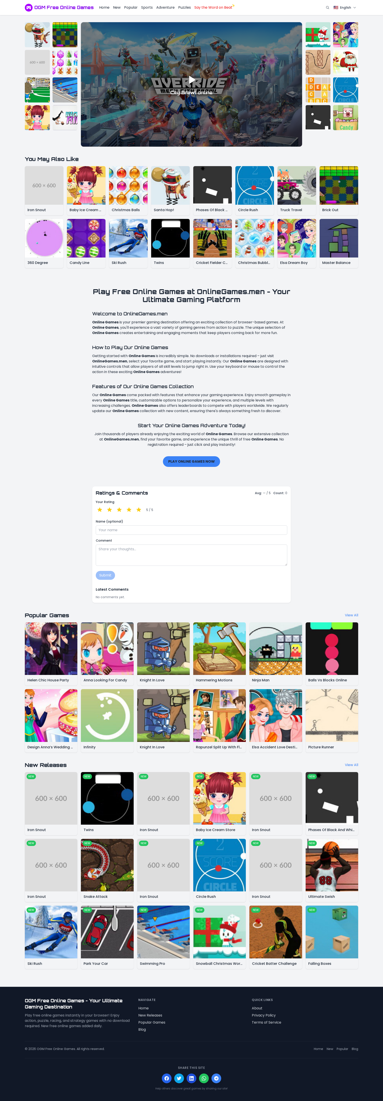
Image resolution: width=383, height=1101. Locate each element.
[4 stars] (129, 510)
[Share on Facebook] (167, 1078)
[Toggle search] (328, 8)
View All (351, 615)
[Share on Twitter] (179, 1078)
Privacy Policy (264, 1015)
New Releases (150, 1015)
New (117, 7)
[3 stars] (119, 510)
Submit (105, 575)
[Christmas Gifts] (65, 62)
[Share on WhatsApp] (204, 1078)
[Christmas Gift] (345, 62)
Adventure (165, 7)
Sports (147, 7)
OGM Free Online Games (64, 7)
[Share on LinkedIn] (191, 1078)
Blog (142, 1029)
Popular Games (151, 1022)
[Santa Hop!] (37, 34)
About (257, 1008)
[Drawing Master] (318, 62)
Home (104, 7)
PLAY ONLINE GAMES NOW (191, 461)
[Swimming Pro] (65, 89)
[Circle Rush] (345, 89)
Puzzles (184, 7)
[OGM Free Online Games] (29, 8)
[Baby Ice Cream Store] (37, 117)
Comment (104, 540)
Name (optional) (109, 521)
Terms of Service (266, 1022)
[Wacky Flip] (65, 117)
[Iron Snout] (37, 62)
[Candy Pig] (345, 117)
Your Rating (105, 502)
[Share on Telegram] (216, 1078)
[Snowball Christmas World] (318, 34)
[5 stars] (139, 510)
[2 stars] (109, 510)
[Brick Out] (65, 34)
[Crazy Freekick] (37, 89)
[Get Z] (318, 89)
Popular (131, 7)
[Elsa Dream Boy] (345, 34)
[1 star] (100, 510)
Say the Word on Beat (213, 7)
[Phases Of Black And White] (318, 117)
